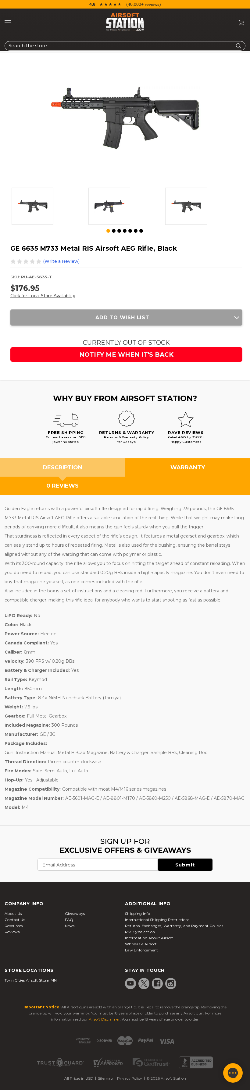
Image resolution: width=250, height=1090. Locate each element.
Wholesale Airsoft (141, 944)
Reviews (12, 931)
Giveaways (75, 913)
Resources (14, 925)
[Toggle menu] (8, 23)
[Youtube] (130, 983)
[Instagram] (170, 983)
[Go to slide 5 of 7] (130, 231)
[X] (143, 983)
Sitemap (105, 1078)
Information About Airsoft (149, 938)
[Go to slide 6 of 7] (136, 231)
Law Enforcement (141, 950)
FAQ (69, 919)
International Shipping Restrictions (157, 919)
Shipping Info (137, 913)
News (70, 925)
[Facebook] (157, 983)
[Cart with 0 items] (239, 23)
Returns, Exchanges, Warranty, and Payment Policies (174, 925)
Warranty (187, 467)
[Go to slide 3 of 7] (119, 231)
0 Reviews (62, 485)
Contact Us (15, 919)
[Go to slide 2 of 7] (114, 231)
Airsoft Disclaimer (104, 1019)
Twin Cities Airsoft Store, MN (31, 980)
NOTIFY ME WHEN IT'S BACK (126, 354)
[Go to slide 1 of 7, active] (108, 231)
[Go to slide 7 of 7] (141, 231)
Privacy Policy (129, 1078)
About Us (13, 913)
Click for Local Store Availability (42, 295)
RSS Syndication (140, 931)
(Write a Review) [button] (61, 261)
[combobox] (125, 46)
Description (62, 467)
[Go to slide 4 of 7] (125, 231)
